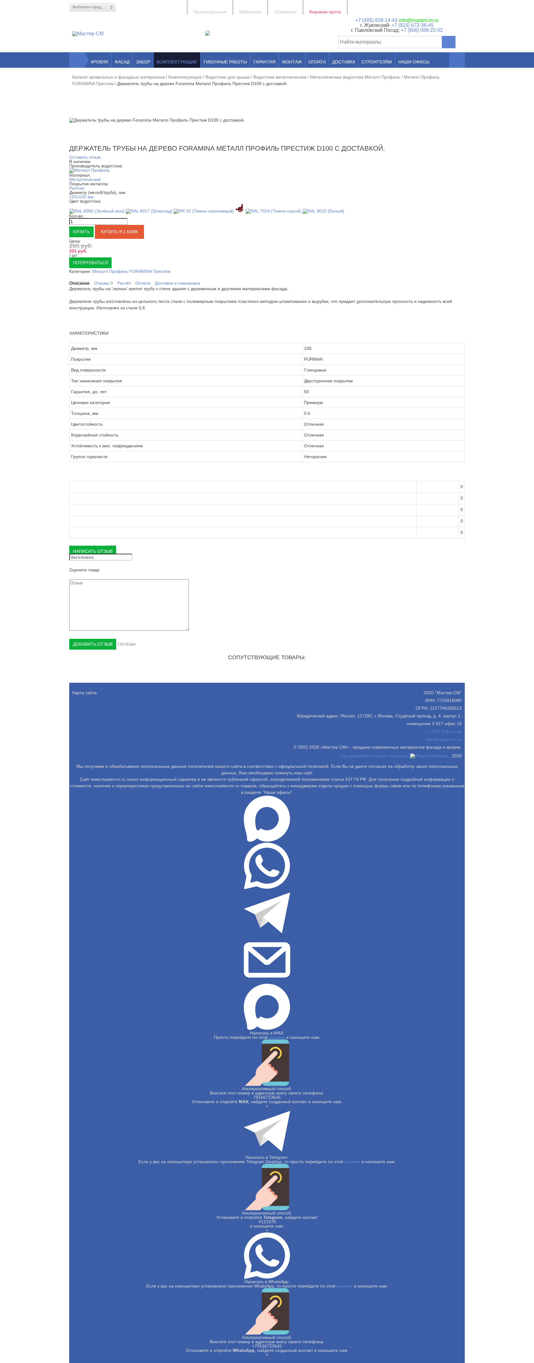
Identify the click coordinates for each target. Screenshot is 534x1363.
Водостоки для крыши (228, 77)
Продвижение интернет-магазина (375, 755)
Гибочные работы (225, 61)
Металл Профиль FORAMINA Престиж (131, 271)
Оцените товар (84, 569)
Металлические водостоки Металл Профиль (355, 77)
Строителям (377, 61)
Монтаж (292, 61)
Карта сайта (84, 692)
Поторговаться (90, 262)
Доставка (343, 61)
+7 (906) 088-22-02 (422, 30)
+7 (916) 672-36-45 (412, 25)
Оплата (317, 61)
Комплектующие (177, 61)
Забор (143, 61)
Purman (77, 188)
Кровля (99, 61)
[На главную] (77, 60)
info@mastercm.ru (419, 20)
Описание (79, 283)
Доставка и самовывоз (177, 283)
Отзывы (103, 283)
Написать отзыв (92, 551)
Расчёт (124, 283)
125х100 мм (81, 196)
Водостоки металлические (280, 77)
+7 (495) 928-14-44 (376, 20)
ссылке (277, 1037)
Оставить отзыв (84, 157)
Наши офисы (413, 61)
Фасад (122, 61)
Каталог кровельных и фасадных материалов (118, 77)
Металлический (85, 179)
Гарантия (264, 61)
